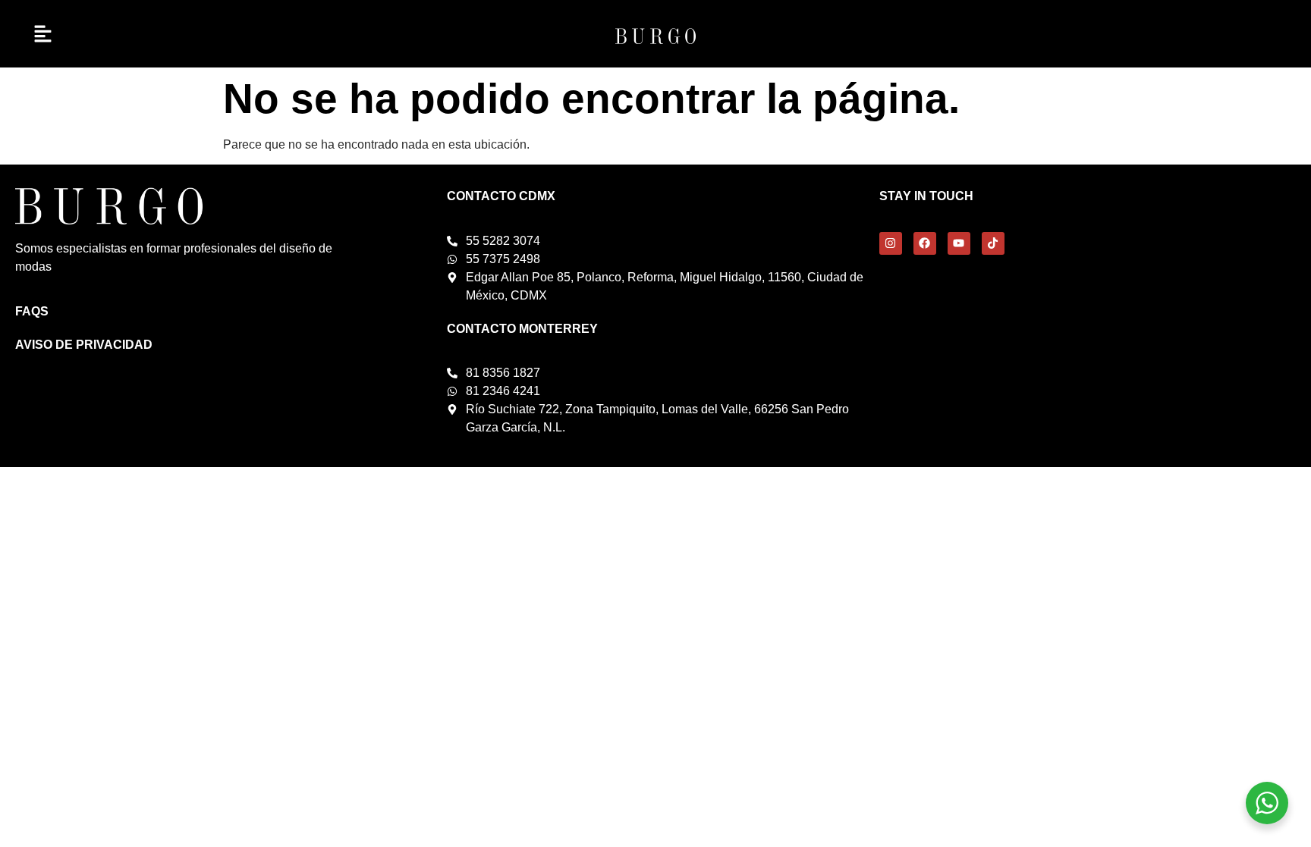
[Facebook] (924, 243)
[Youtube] (959, 243)
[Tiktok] (993, 243)
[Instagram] (890, 243)
